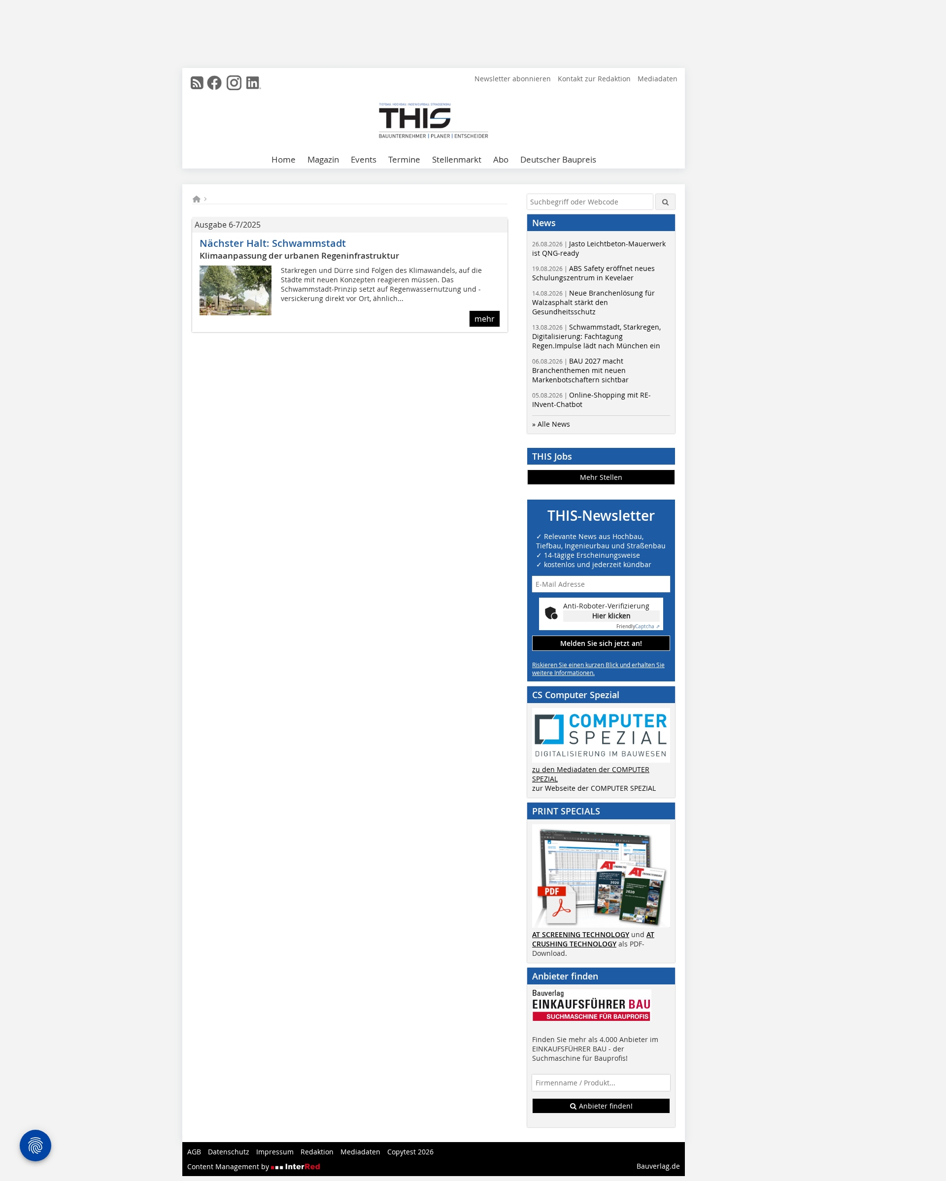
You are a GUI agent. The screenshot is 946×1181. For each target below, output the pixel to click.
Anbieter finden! (605, 1106)
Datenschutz (228, 1151)
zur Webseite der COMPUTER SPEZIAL (594, 788)
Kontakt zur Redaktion (594, 78)
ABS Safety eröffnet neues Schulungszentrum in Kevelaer (593, 273)
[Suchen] (665, 201)
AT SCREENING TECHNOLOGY (580, 934)
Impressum (275, 1151)
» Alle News (551, 424)
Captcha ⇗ (638, 626)
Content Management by (229, 1166)
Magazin (323, 159)
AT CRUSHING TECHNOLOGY (593, 939)
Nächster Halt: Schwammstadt (273, 243)
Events (363, 159)
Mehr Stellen (601, 477)
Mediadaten (657, 78)
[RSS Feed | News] (197, 83)
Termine (404, 159)
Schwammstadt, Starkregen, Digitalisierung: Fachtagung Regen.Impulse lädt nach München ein (596, 336)
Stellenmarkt (456, 159)
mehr (484, 318)
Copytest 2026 (410, 1151)
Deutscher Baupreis (558, 159)
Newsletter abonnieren (512, 78)
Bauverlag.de (658, 1166)
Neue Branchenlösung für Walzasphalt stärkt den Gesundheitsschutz (593, 302)
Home (283, 159)
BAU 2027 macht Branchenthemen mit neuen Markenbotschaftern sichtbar (580, 370)
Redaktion (317, 1151)
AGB (194, 1151)
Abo (500, 159)
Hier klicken (611, 615)
